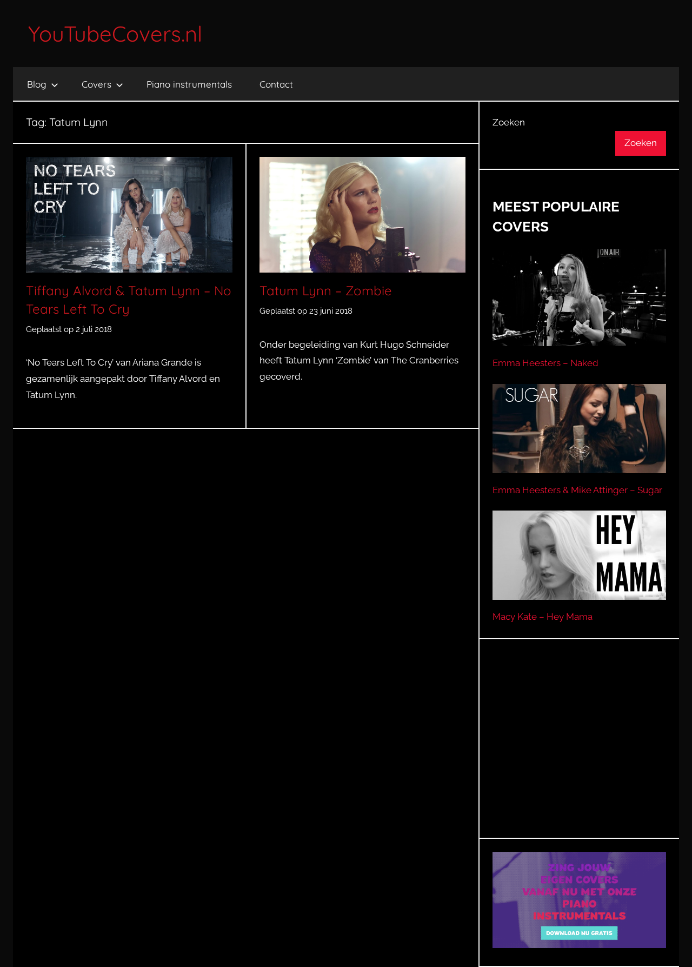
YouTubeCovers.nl (115, 33)
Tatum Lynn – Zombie (326, 290)
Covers (96, 84)
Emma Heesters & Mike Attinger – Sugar (577, 490)
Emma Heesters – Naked (545, 362)
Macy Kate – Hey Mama (543, 616)
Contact (276, 84)
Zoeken (509, 122)
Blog (36, 84)
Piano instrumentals (189, 84)
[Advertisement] (579, 751)
